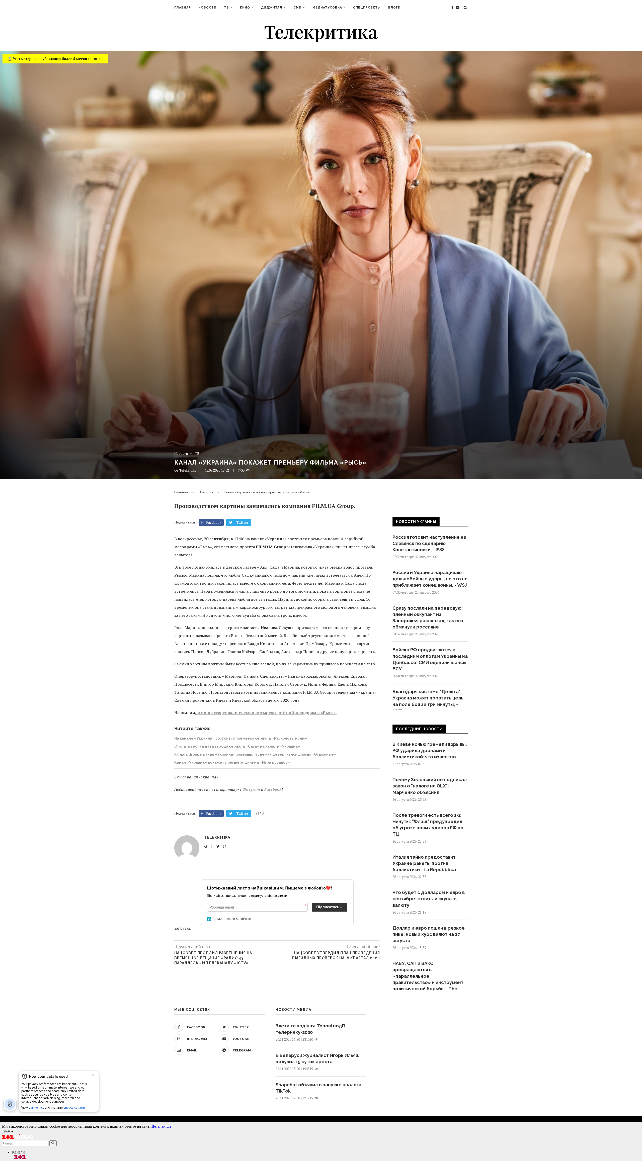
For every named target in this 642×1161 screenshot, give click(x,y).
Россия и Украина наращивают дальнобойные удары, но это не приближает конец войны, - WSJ (430, 579)
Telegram (251, 789)
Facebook (273, 789)
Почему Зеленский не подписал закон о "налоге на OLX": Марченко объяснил (429, 786)
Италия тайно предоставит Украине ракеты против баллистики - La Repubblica (424, 863)
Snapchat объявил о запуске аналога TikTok (318, 1088)
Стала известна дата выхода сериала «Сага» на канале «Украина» (237, 746)
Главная (182, 7)
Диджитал (271, 7)
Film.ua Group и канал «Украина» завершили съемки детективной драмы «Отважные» (255, 754)
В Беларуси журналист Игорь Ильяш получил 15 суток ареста (318, 1058)
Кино (245, 7)
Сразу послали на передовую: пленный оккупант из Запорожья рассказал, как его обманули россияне (427, 617)
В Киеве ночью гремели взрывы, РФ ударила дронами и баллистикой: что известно (429, 750)
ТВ (226, 7)
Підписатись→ (329, 907)
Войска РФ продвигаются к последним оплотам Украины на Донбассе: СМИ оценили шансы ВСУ (430, 659)
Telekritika (187, 470)
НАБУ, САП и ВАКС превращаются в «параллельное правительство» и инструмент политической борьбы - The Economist (427, 979)
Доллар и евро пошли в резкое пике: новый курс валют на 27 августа (428, 934)
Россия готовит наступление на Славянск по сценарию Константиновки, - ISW (429, 543)
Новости (207, 7)
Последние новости (419, 729)
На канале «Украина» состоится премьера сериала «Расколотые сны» (240, 738)
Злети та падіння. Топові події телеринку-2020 (310, 1029)
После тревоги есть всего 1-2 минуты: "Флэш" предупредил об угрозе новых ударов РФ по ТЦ (427, 825)
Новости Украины (416, 522)
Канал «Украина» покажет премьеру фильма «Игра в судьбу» (232, 762)
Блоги (394, 7)
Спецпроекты (367, 7)
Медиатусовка (327, 7)
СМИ (297, 7)
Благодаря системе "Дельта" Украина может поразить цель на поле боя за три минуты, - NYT (427, 701)
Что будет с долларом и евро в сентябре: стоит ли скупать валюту (428, 899)
